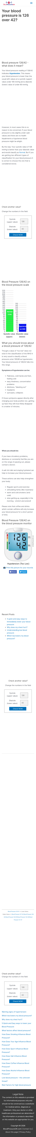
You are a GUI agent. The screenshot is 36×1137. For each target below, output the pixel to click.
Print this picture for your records (19, 568)
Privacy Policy (25, 1132)
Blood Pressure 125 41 (13, 911)
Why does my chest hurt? (17, 627)
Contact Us (27, 1129)
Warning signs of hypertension (14, 1012)
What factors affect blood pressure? (16, 1030)
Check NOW (18, 235)
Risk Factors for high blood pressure (16, 1085)
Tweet (24, 572)
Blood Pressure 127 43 (17, 914)
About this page (11, 1132)
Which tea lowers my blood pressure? (17, 1016)
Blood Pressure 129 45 (11, 917)
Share (14, 572)
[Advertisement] (18, 42)
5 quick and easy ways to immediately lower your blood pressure (18, 621)
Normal (22, 152)
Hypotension (15, 73)
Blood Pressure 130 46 (23, 917)
